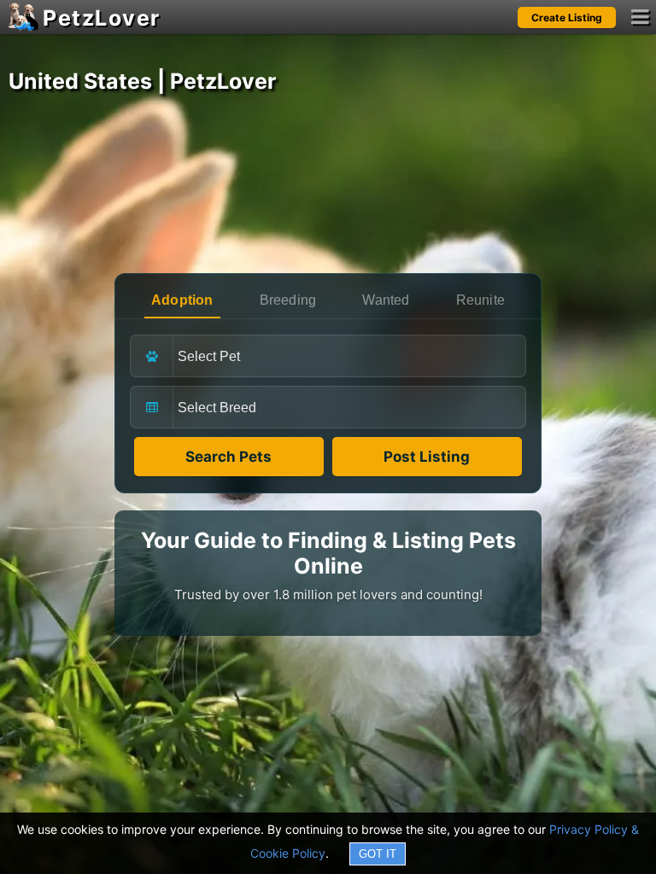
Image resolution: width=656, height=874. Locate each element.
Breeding (288, 300)
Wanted (385, 300)
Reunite (480, 300)
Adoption (182, 300)
